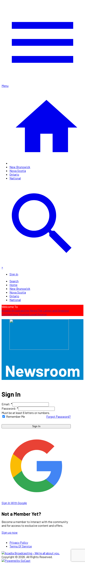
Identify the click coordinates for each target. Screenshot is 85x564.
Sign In (36, 426)
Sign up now (10, 532)
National (15, 178)
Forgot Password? (58, 416)
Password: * (10, 408)
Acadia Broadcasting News (19, 310)
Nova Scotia (17, 170)
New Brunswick (19, 167)
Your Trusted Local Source (29, 314)
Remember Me (15, 416)
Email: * (7, 404)
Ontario (14, 174)
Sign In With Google (14, 503)
